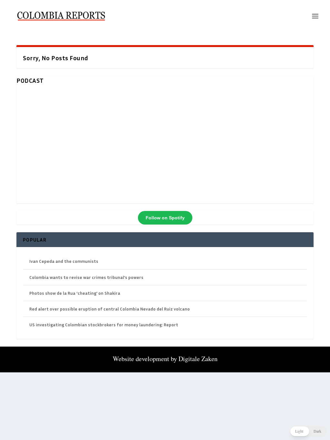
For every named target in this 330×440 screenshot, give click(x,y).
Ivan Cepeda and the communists (63, 261)
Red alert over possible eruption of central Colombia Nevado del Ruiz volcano (109, 308)
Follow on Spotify (165, 217)
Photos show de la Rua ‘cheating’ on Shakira (74, 293)
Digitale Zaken (198, 358)
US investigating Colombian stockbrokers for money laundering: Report (103, 324)
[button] (308, 431)
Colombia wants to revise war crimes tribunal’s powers (86, 277)
